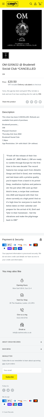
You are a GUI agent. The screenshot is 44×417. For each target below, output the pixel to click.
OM (3, 74)
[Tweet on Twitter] (35, 101)
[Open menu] (3, 4)
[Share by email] (40, 101)
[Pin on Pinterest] (31, 101)
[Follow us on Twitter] (8, 390)
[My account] (35, 4)
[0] (39, 3)
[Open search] (31, 4)
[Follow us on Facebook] (3, 390)
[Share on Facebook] (27, 101)
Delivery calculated (25, 85)
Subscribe (10, 377)
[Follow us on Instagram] (12, 390)
